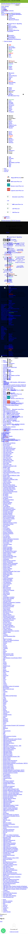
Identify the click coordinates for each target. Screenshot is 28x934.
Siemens (3, 332)
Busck (10, 49)
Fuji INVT (10, 103)
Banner (10, 121)
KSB (9, 157)
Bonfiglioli (3, 328)
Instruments (11, 18)
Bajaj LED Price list (15, 177)
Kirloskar (10, 142)
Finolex (10, 141)
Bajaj (9, 110)
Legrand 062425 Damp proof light (8, 253)
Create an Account (14, 931)
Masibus (11, 94)
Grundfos (11, 158)
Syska (10, 107)
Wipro (10, 133)
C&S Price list (15, 212)
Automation (11, 35)
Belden (10, 138)
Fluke (10, 93)
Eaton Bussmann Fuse (13, 95)
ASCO (10, 89)
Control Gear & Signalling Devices (9, 311)
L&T (9, 55)
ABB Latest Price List (17, 204)
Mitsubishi (11, 73)
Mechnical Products (14, 19)
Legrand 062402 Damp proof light (20, 250)
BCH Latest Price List (16, 181)
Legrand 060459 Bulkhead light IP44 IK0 (8, 281)
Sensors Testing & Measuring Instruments (11, 315)
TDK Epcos (11, 150)
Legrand (11, 53)
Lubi (9, 159)
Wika (10, 164)
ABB (10, 45)
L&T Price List (15, 208)
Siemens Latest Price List (17, 186)
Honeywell (11, 105)
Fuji (9, 74)
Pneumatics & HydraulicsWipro (11, 37)
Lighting (10, 15)
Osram (10, 131)
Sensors (11, 29)
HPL (9, 79)
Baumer (10, 127)
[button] (3, 930)
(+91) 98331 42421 (8, 345)
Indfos (10, 67)
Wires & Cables (12, 26)
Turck (10, 122)
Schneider (11, 99)
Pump (10, 17)
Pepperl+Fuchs (13, 125)
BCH (9, 54)
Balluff (10, 123)
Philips (10, 109)
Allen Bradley (12, 82)
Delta (9, 101)
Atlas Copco (11, 90)
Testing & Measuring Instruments (13, 31)
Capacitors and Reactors (14, 39)
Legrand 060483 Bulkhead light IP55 (20, 266)
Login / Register (7, 911)
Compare (5, 910)
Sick (9, 166)
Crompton (11, 111)
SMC (9, 165)
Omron (10, 106)
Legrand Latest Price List (17, 190)
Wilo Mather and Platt (14, 162)
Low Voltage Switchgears (15, 14)
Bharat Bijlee (11, 47)
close (1, 915)
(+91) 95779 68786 (8, 347)
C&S (9, 78)
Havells (10, 134)
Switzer (10, 69)
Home (7, 232)
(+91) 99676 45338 (8, 348)
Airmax (10, 66)
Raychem (11, 139)
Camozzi (10, 63)
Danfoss (11, 102)
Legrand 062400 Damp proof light (8, 265)
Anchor (10, 77)
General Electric (12, 75)
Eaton (2, 338)
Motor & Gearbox (13, 27)
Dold (9, 161)
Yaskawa (10, 83)
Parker (10, 87)
